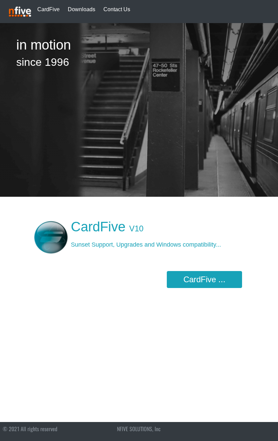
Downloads (81, 9)
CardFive (48, 9)
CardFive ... (204, 279)
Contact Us (116, 9)
